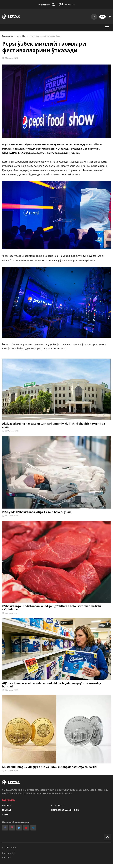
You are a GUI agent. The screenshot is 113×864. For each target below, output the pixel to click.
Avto (5, 814)
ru (109, 16)
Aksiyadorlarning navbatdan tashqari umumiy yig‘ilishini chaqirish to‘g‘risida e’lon (53, 425)
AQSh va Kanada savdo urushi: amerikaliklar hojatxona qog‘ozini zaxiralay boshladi (51, 684)
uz (102, 16)
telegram (33, 827)
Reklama (6, 857)
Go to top (107, 837)
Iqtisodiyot (57, 805)
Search (94, 17)
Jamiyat (6, 810)
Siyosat (6, 805)
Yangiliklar (21, 36)
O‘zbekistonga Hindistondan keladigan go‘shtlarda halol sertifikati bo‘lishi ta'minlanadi (51, 607)
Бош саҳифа (7, 36)
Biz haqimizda (9, 853)
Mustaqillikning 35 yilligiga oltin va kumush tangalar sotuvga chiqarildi (49, 767)
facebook (5, 827)
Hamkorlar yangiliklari (65, 810)
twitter (19, 827)
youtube (26, 827)
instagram (12, 827)
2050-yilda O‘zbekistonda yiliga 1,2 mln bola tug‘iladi (37, 512)
